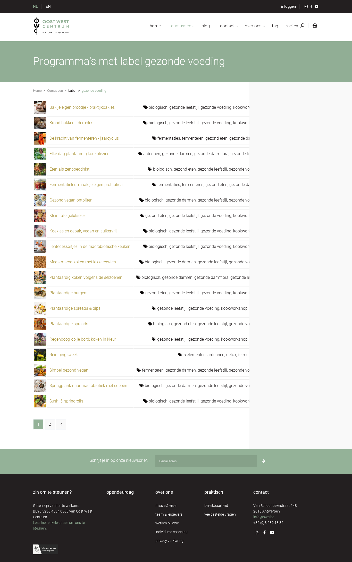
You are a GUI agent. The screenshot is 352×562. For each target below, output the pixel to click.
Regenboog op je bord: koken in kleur (82, 339)
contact (227, 25)
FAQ (275, 25)
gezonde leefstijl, (184, 107)
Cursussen (55, 91)
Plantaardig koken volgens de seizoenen (85, 277)
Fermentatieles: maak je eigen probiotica (86, 184)
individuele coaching (171, 532)
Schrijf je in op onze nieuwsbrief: (119, 460)
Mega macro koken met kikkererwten (82, 261)
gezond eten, (217, 138)
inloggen (288, 6)
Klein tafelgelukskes (67, 215)
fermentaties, (169, 138)
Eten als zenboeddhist (69, 169)
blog (206, 25)
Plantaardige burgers (68, 292)
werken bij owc (167, 523)
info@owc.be (263, 517)
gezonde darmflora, (212, 153)
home (155, 25)
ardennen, (152, 153)
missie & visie (165, 506)
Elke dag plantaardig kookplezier (78, 153)
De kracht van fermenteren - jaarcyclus (84, 138)
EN (48, 6)
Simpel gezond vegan (68, 370)
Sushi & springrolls (66, 401)
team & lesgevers (168, 514)
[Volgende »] (61, 424)
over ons (253, 25)
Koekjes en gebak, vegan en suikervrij (83, 231)
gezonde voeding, (216, 107)
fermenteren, (193, 138)
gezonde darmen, (245, 138)
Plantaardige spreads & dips (74, 308)
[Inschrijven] (263, 461)
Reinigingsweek (63, 354)
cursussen (181, 25)
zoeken (292, 25)
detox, (232, 354)
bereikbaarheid (216, 506)
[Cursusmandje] (314, 25)
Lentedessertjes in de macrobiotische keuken (89, 246)
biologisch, (159, 107)
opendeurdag (120, 492)
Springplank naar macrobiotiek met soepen (88, 385)
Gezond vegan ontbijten (71, 200)
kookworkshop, (247, 107)
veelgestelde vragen (220, 514)
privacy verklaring (169, 541)
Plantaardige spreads (68, 323)
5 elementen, (195, 354)
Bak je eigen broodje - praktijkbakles (82, 107)
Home (37, 91)
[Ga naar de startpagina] (51, 25)
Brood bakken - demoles (71, 122)
